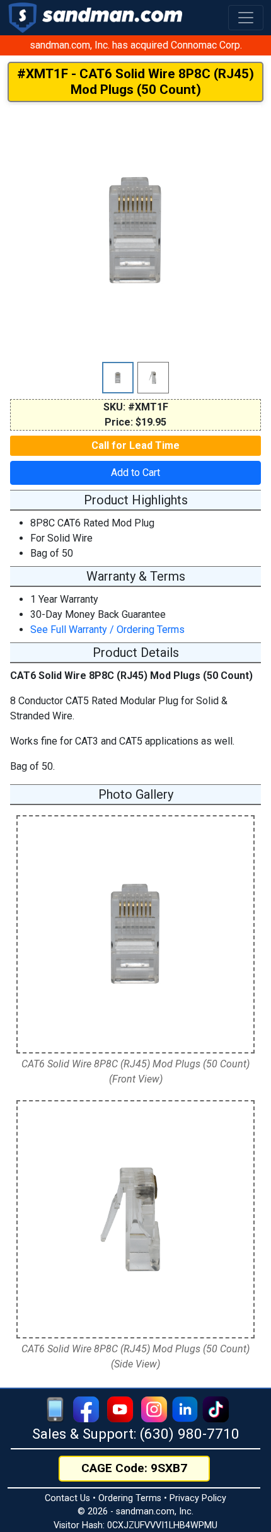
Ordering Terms (129, 1498)
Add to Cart (135, 473)
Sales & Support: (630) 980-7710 (135, 1433)
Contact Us (67, 1498)
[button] (245, 17)
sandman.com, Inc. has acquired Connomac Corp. (136, 45)
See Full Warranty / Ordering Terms (107, 629)
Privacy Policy (198, 1498)
